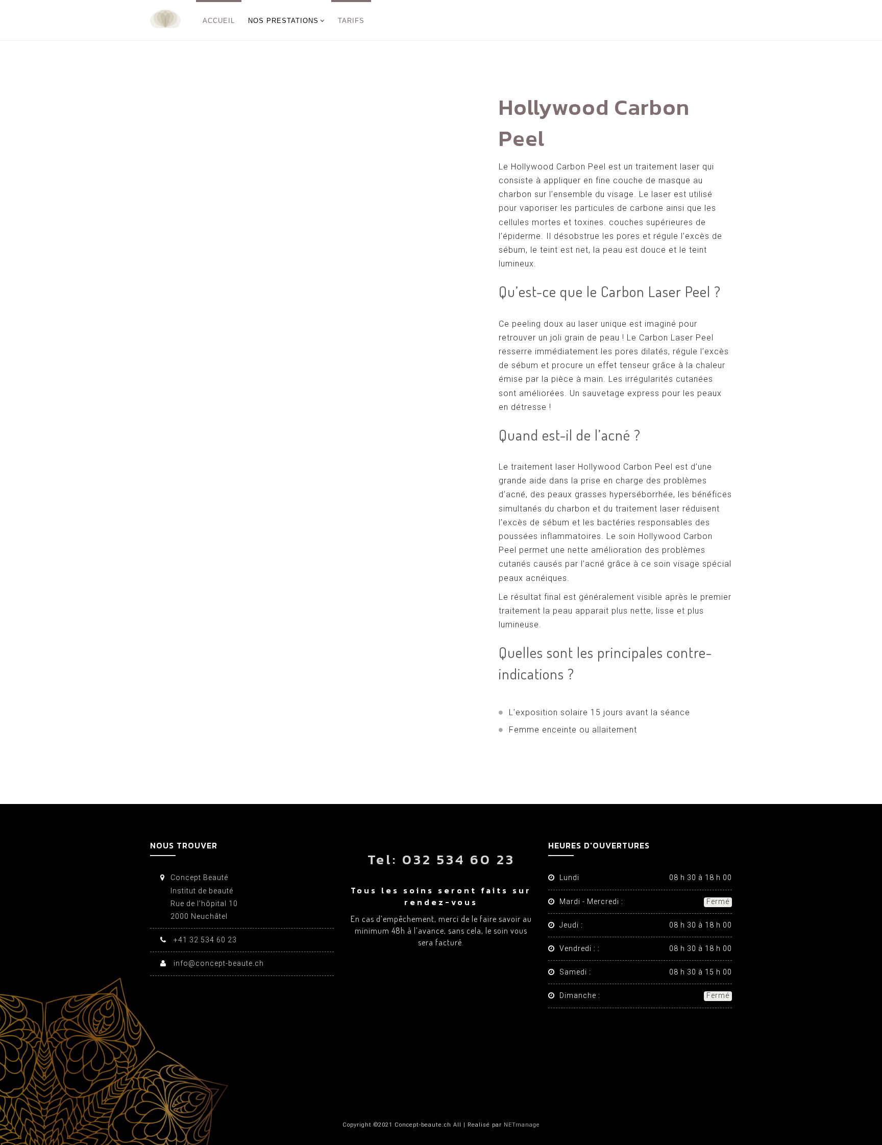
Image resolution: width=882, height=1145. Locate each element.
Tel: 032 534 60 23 (441, 859)
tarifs (351, 21)
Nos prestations (283, 21)
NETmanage (522, 1125)
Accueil (219, 21)
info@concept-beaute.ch (218, 963)
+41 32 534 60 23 (204, 940)
